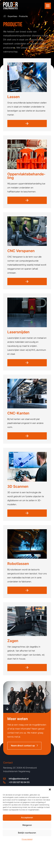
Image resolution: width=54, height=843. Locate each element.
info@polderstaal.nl (19, 778)
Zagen (12, 641)
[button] (49, 789)
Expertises (12, 16)
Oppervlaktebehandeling (26, 176)
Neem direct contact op (23, 745)
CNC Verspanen (21, 251)
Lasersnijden (18, 332)
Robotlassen (18, 563)
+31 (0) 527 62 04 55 (19, 782)
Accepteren (27, 817)
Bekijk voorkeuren (27, 832)
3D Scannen (17, 486)
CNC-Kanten (18, 413)
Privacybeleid (27, 839)
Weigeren (27, 825)
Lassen (13, 97)
